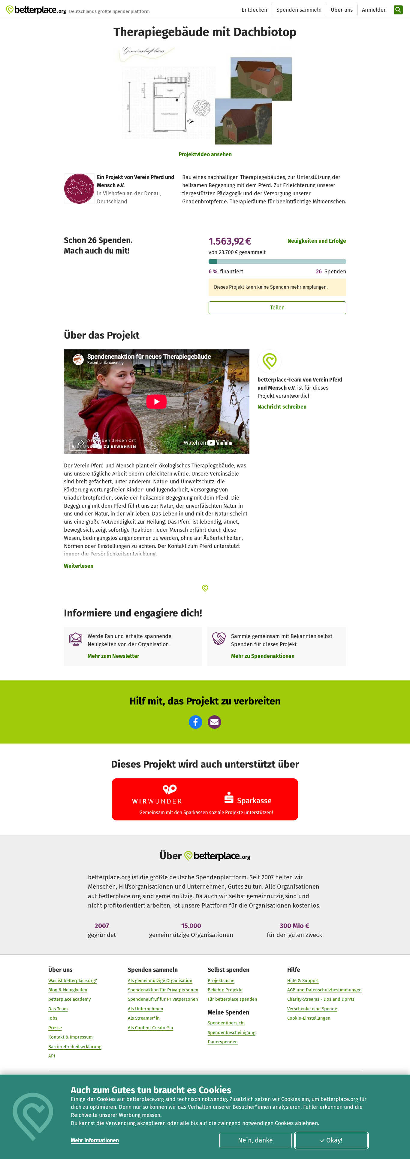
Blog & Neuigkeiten (67, 990)
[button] (195, 722)
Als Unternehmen (145, 1008)
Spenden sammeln (298, 10)
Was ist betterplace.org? (72, 980)
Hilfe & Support (303, 980)
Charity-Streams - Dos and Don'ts (320, 999)
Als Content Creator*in (150, 1027)
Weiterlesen (78, 566)
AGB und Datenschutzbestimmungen (324, 990)
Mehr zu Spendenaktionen (262, 656)
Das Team (58, 1008)
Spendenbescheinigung (231, 1032)
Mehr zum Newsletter (113, 656)
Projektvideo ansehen (205, 154)
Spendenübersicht (226, 1023)
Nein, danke (255, 1140)
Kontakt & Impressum (70, 1037)
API (51, 1056)
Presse (55, 1027)
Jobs (52, 1018)
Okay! (334, 1140)
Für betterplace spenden (232, 999)
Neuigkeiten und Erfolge (317, 241)
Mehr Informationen (95, 1140)
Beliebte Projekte (225, 990)
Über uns (342, 10)
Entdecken (254, 10)
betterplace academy (69, 999)
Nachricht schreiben (282, 406)
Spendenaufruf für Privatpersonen (163, 999)
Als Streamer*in (144, 1018)
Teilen (277, 307)
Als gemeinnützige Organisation (160, 980)
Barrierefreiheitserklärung (74, 1046)
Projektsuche (221, 980)
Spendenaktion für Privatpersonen (163, 990)
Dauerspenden (223, 1042)
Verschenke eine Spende (312, 1008)
